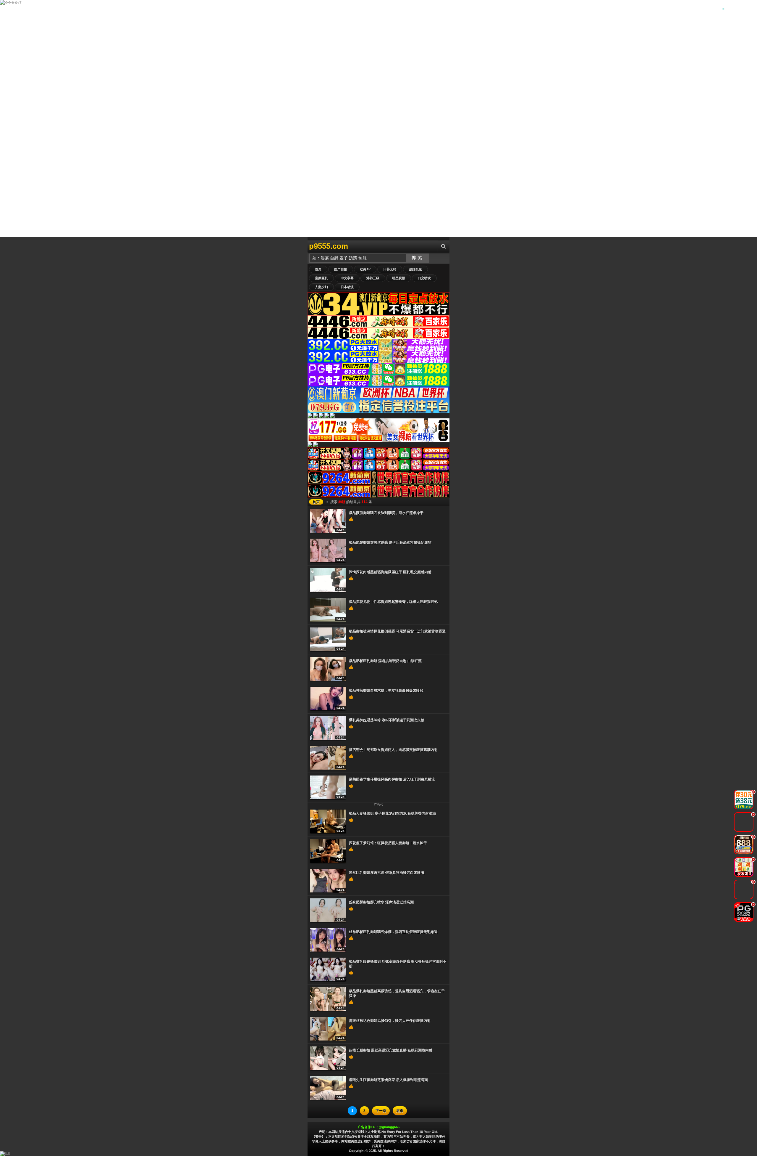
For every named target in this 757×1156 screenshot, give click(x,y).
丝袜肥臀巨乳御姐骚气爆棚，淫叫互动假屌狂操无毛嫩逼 (393, 932)
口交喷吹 (424, 278)
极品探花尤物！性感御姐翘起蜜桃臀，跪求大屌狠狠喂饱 (393, 602)
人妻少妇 (321, 287)
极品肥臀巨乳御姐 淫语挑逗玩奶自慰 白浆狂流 (385, 661)
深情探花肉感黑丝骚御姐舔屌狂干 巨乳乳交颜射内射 (390, 572)
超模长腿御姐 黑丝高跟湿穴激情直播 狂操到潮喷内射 (390, 1050)
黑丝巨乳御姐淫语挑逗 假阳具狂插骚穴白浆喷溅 (386, 873)
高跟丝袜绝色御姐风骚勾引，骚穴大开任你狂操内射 (390, 1021)
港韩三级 (372, 278)
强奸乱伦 (415, 269)
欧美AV (365, 269)
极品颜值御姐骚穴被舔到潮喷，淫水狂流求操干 (386, 513)
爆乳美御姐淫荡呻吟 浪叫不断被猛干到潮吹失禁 (386, 720)
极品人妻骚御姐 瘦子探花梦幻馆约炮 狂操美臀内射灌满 (392, 813)
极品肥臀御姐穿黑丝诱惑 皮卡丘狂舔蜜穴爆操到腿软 (390, 542)
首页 (318, 269)
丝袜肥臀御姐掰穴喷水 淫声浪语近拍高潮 (381, 902)
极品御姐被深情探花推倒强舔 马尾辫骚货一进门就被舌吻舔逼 (397, 631)
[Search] (443, 246)
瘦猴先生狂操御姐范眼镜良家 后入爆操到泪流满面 (388, 1080)
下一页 (381, 1111)
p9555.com (328, 246)
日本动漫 (347, 287)
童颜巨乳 (321, 278)
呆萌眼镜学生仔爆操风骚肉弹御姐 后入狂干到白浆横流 (392, 779)
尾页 (399, 1111)
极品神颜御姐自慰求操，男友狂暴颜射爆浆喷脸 (386, 690)
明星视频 (398, 278)
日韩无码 (389, 269)
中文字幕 (347, 278)
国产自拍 (340, 269)
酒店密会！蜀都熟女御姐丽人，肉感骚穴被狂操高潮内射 (393, 750)
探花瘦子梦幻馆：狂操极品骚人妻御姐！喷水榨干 (388, 843)
